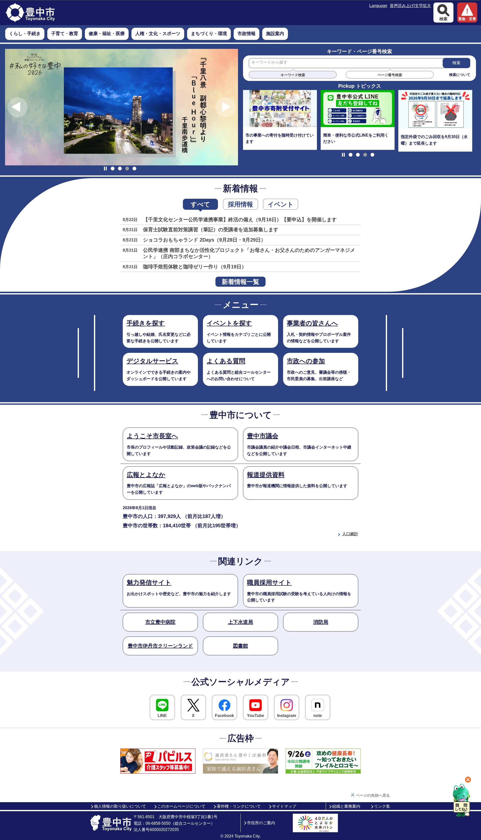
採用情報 (240, 204)
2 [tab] (120, 168)
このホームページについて (181, 806)
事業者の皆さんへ (312, 323)
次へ (225, 107)
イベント (281, 204)
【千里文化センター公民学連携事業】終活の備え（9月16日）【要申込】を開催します (240, 219)
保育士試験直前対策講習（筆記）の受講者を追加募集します (210, 229)
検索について (459, 75)
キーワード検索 (293, 75)
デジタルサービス (152, 360)
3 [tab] (127, 168)
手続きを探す (146, 323)
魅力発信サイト (149, 582)
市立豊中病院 (160, 622)
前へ (18, 107)
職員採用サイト (269, 582)
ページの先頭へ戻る (373, 795)
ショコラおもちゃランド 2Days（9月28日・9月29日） (204, 240)
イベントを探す (229, 323)
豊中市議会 (262, 435)
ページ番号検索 (390, 75)
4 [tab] (134, 168)
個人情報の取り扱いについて (120, 806)
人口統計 (350, 534)
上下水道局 (240, 622)
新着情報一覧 (240, 281)
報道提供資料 (266, 474)
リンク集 (382, 806)
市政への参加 (306, 360)
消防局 (320, 622)
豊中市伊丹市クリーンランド (160, 646)
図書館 (240, 646)
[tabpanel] (121, 107)
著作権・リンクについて (239, 806)
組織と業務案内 (346, 806)
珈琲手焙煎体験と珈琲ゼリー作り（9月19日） (195, 266)
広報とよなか (146, 474)
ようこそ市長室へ (152, 435)
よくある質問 (226, 360)
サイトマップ (284, 806)
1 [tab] (112, 168)
